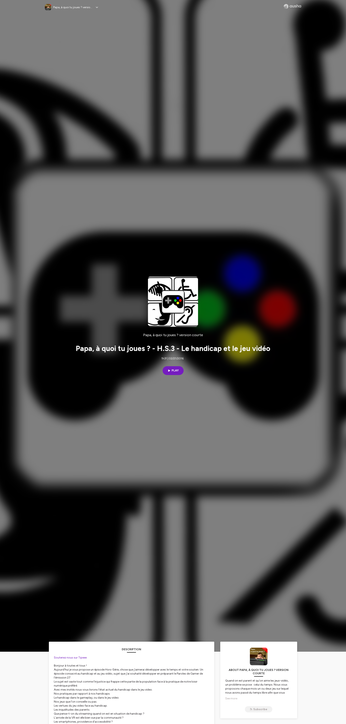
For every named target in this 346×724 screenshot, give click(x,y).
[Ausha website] (292, 6)
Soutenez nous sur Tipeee (70, 657)
